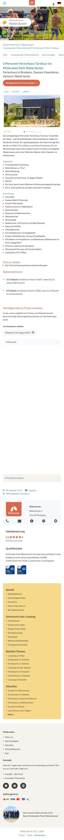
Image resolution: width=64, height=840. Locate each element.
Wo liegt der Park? (13, 490)
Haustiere (12, 602)
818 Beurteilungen (14, 540)
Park (5, 55)
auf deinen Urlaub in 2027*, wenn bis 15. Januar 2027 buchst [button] (30, 281)
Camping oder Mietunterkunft (25, 55)
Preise (29, 835)
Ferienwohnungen (16, 624)
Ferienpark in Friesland (18, 671)
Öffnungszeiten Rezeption (18, 493)
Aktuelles (9, 745)
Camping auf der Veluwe (19, 667)
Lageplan (32, 490)
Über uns (9, 737)
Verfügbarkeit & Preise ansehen (20, 83)
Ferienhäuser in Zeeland (19, 675)
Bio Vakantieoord (16, 610)
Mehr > (11, 714)
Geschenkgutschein (17, 598)
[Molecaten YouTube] (23, 786)
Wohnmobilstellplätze (18, 640)
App (7, 753)
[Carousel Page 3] (29, 131)
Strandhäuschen (15, 633)
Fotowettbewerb (12, 749)
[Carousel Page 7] (40, 131)
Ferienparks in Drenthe (18, 659)
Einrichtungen (48, 55)
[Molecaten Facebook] (32, 521)
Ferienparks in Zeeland (18, 663)
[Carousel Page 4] (32, 131)
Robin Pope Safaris (16, 606)
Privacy (22, 835)
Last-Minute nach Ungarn (19, 710)
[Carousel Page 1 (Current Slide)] (24, 131)
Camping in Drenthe (17, 679)
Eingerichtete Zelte (16, 629)
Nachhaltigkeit (11, 741)
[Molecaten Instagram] (44, 521)
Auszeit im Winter (16, 706)
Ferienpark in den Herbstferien (22, 698)
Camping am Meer (16, 655)
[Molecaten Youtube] (56, 521)
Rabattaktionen (15, 594)
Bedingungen (39, 835)
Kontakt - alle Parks (14, 774)
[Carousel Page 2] (27, 131)
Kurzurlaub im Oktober (18, 694)
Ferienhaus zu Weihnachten (20, 702)
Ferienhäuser (14, 620)
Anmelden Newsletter (15, 778)
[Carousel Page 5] (35, 131)
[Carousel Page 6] (37, 131)
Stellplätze (12, 637)
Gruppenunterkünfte (17, 644)
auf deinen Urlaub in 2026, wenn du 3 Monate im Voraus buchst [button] (32, 292)
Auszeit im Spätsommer (19, 690)
